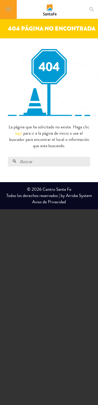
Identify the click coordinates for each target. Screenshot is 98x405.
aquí (18, 133)
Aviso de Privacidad (49, 202)
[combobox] (96, 9)
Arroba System (79, 195)
